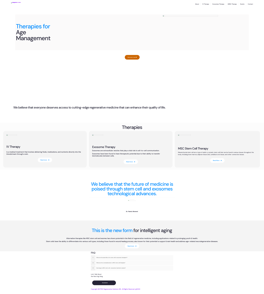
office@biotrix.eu (163, 274)
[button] (132, 257)
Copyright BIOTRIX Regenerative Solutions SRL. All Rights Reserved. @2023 (115, 289)
